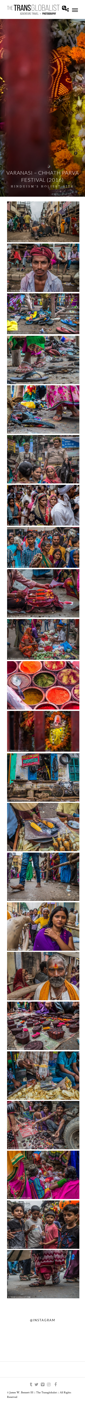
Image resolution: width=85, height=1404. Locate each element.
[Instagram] (49, 1384)
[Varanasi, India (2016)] (43, 221)
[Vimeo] (42, 1384)
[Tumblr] (30, 1384)
